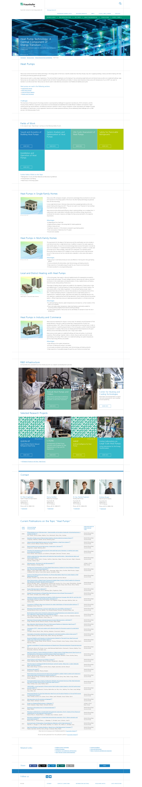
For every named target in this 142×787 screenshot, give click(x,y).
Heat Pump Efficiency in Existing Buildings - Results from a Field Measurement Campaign (49, 727)
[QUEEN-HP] (31, 427)
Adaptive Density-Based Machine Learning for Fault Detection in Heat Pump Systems (48, 542)
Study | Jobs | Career (105, 13)
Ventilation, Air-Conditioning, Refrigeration (66, 750)
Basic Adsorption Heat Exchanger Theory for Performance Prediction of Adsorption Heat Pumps (50, 624)
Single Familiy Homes (27, 88)
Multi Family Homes (26, 90)
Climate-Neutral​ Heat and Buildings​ (43, 57)
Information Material (82, 783)
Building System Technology (62, 747)
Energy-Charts (51, 10)
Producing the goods (32, 669)
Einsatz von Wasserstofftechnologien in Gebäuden (39, 703)
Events (114, 17)
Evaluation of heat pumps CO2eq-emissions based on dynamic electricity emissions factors (49, 538)
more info (26, 146)
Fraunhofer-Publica (70, 731)
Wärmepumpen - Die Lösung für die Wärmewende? (40, 563)
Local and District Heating (28, 92)
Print (104, 765)
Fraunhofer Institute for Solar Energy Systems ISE (31, 10)
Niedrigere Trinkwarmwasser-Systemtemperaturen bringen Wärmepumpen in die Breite (48, 620)
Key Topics (78, 17)
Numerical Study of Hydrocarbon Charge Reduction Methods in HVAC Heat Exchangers (48, 723)
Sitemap (49, 783)
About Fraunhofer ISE (90, 17)
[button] (33, 765)
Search (120, 3)
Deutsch (117, 13)
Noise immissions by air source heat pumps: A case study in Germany (44, 546)
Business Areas (51, 17)
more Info (53, 406)
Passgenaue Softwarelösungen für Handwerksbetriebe (40, 707)
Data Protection (117, 783)
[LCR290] (58, 427)
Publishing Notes (100, 783)
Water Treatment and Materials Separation (101, 750)
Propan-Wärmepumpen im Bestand (36, 589)
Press (93, 13)
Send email (24, 508)
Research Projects (81, 13)
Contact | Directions (64, 783)
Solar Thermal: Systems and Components (65, 752)
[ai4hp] (84, 427)
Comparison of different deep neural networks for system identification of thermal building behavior (52, 604)
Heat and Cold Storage (96, 749)
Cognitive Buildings (95, 747)
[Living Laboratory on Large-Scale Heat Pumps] (110, 427)
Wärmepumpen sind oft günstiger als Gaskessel (39, 699)
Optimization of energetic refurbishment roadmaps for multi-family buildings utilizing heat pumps (51, 634)
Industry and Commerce (28, 94)
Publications (105, 17)
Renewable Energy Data (64, 13)
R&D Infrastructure (65, 17)
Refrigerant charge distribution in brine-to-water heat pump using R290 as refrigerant (48, 608)
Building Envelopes (60, 749)
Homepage (23, 57)
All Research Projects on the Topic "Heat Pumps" (34, 461)
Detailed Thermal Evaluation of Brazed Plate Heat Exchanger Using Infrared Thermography (49, 593)
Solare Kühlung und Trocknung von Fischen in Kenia (40, 659)
